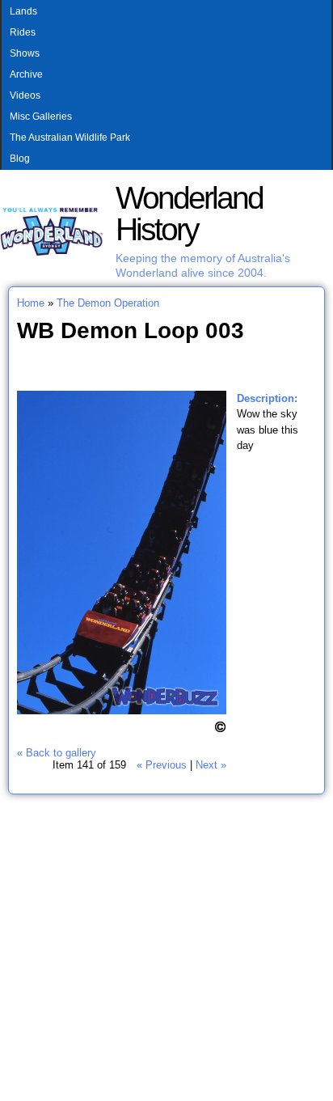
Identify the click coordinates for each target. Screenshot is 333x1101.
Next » (211, 765)
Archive (26, 74)
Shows (25, 53)
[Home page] (51, 253)
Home (30, 303)
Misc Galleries (41, 116)
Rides (23, 32)
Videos (25, 95)
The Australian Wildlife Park (70, 137)
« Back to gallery (56, 753)
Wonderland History (189, 213)
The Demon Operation (108, 303)
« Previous (162, 765)
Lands (23, 11)
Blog (20, 158)
